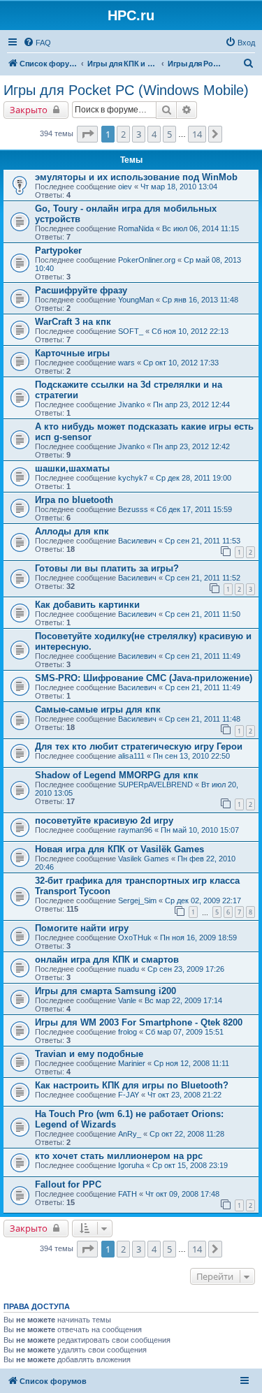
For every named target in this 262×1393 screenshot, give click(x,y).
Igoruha (131, 1165)
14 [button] (197, 134)
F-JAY (128, 1095)
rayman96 (135, 830)
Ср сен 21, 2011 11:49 (202, 656)
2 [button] (123, 134)
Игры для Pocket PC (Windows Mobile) (126, 90)
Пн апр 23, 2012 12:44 (191, 404)
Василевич (137, 541)
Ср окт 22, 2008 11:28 (187, 1134)
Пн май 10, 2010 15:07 (200, 830)
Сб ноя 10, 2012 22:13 (190, 331)
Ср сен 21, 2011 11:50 (202, 614)
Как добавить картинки (87, 604)
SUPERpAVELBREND (155, 784)
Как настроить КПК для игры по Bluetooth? (131, 1085)
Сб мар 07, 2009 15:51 (184, 1032)
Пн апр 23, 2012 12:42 (191, 446)
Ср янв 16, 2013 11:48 (200, 300)
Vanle (127, 1000)
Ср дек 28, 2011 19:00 (193, 478)
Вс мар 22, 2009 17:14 (183, 1000)
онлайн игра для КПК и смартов (107, 959)
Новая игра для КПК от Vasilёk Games (119, 849)
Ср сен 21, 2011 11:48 (202, 719)
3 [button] (138, 134)
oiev (125, 186)
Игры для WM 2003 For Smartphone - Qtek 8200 (138, 1022)
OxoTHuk (135, 937)
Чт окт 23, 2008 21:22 (184, 1095)
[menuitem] (37, 42)
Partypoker (58, 250)
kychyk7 (132, 478)
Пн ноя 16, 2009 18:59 (198, 937)
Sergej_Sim (137, 900)
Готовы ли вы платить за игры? (107, 568)
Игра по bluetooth (74, 500)
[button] (87, 134)
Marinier (131, 1063)
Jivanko (131, 404)
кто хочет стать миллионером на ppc (119, 1156)
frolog (127, 1032)
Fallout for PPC (68, 1184)
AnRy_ (129, 1134)
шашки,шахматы (72, 468)
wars (126, 362)
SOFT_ (130, 331)
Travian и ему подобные (89, 1054)
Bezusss (133, 509)
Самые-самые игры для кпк (98, 709)
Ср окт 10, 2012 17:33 (181, 362)
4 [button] (154, 134)
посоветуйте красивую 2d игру (104, 820)
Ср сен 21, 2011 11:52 (202, 578)
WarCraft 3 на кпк (73, 321)
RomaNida (136, 228)
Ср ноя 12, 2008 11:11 (191, 1063)
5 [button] (169, 134)
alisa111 (131, 756)
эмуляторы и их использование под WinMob (136, 177)
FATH (127, 1194)
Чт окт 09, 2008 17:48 (182, 1194)
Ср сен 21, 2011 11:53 (202, 541)
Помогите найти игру (82, 928)
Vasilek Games (143, 858)
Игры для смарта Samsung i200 (105, 991)
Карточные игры (72, 353)
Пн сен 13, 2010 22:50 (191, 756)
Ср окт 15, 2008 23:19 (190, 1165)
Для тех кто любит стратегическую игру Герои (138, 746)
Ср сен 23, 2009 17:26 (185, 969)
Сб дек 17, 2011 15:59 (194, 509)
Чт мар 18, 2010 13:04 (178, 186)
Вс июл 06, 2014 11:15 (200, 228)
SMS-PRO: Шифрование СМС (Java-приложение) (143, 678)
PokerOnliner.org (146, 260)
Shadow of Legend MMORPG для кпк (116, 775)
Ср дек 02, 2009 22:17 (203, 900)
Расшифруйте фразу (81, 290)
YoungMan (136, 300)
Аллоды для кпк (72, 531)
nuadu (128, 969)
